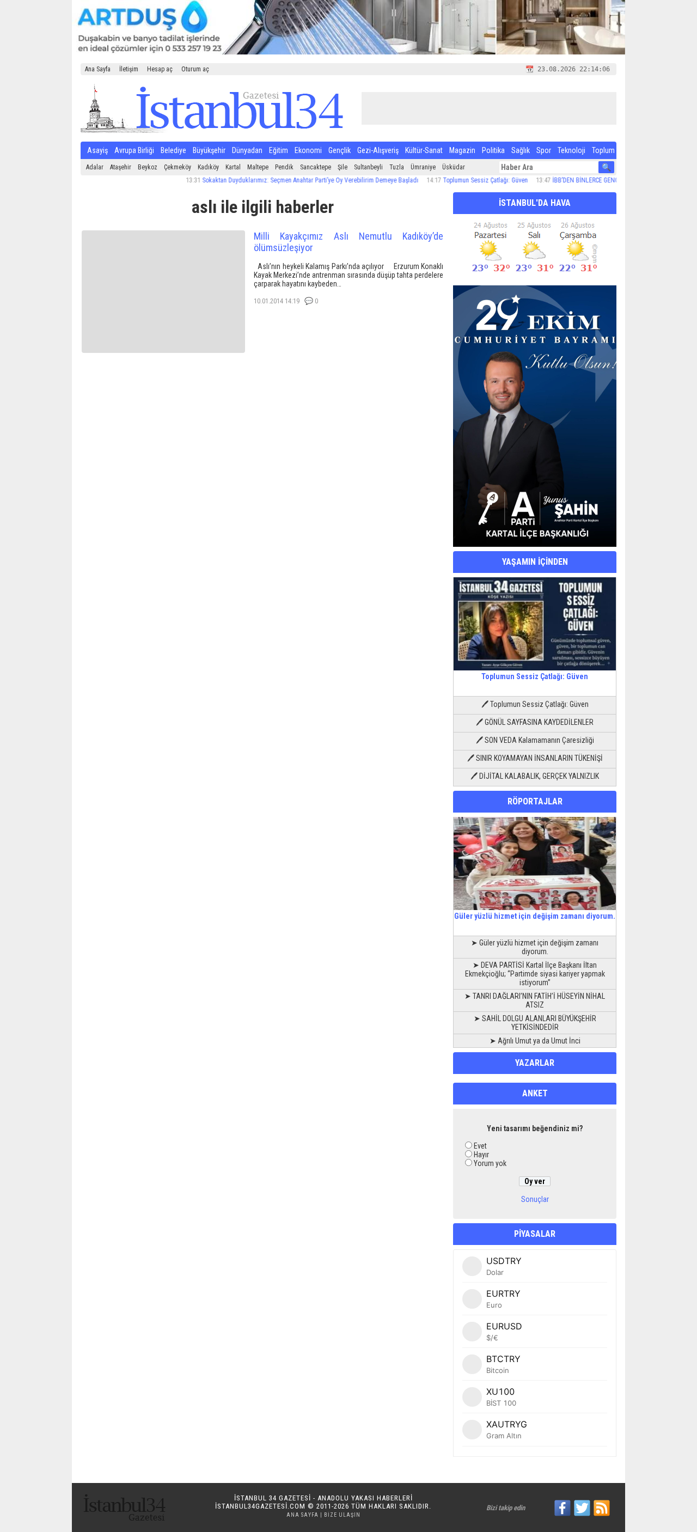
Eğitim (278, 150)
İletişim (128, 69)
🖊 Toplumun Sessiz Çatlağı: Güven (535, 704)
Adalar (94, 167)
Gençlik (339, 150)
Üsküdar (453, 167)
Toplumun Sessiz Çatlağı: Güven (460, 180)
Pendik (284, 167)
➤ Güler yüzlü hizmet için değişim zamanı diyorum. (534, 947)
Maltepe (257, 167)
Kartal (233, 167)
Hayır (481, 1154)
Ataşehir (120, 167)
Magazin (462, 150)
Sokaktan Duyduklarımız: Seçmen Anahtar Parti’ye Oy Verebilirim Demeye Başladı (286, 180)
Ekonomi (308, 150)
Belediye (173, 150)
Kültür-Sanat (424, 150)
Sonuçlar (535, 1199)
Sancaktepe (315, 167)
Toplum (603, 150)
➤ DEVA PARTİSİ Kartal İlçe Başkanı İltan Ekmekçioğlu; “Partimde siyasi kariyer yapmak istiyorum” (535, 974)
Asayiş (97, 150)
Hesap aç (160, 69)
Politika (493, 150)
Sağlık (520, 150)
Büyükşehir (209, 150)
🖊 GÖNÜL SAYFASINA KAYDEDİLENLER (535, 722)
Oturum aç (195, 69)
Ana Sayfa (98, 69)
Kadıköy (208, 167)
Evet (480, 1146)
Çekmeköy (177, 167)
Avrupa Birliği (134, 150)
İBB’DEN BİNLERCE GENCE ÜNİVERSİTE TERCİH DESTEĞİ (602, 180)
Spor (543, 150)
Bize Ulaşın (342, 1515)
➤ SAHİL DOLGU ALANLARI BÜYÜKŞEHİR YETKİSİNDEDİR (535, 1022)
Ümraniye (423, 167)
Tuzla (396, 167)
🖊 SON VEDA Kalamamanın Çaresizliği (535, 740)
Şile (342, 167)
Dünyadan (247, 150)
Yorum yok (490, 1163)
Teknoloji (571, 150)
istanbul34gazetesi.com (260, 1506)
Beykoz (147, 167)
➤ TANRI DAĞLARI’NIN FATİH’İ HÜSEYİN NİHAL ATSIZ (534, 1000)
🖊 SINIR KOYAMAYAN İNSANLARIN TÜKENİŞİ (535, 758)
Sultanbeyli (368, 167)
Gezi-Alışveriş (378, 150)
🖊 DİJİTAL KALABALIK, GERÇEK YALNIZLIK (534, 776)
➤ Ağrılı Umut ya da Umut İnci (535, 1040)
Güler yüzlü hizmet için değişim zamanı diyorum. (534, 916)
